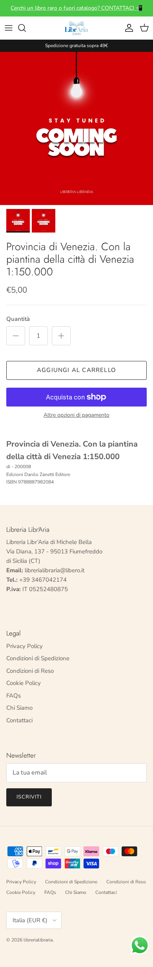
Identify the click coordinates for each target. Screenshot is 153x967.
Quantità (18, 319)
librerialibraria (38, 940)
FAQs (13, 696)
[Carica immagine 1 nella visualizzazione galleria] (76, 128)
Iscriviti (29, 796)
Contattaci (19, 720)
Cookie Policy (23, 683)
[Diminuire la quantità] (15, 335)
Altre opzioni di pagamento (76, 415)
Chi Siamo (19, 708)
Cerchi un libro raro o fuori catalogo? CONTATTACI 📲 (76, 8)
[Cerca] (26, 28)
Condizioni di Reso (30, 671)
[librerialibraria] (76, 27)
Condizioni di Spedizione (37, 658)
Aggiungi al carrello (76, 370)
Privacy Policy (24, 646)
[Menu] (8, 28)
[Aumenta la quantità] (61, 335)
